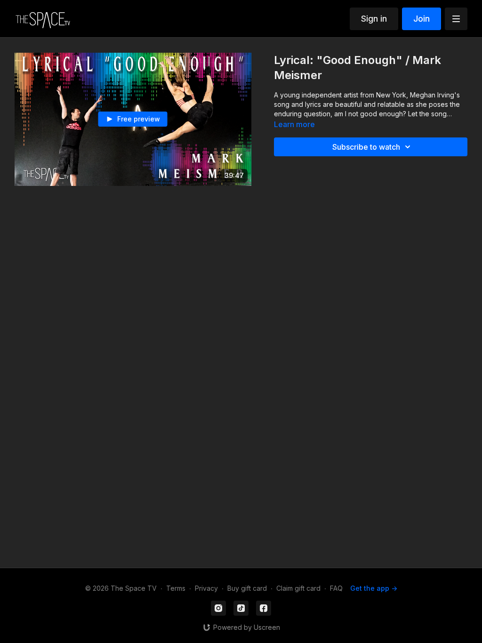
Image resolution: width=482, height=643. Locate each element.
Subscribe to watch (366, 147)
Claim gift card (298, 588)
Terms (175, 588)
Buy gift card (247, 588)
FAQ (336, 588)
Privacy (206, 588)
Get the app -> (373, 588)
